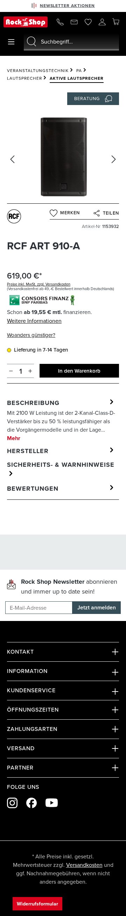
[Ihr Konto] (102, 22)
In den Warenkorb (79, 370)
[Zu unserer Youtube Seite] (52, 803)
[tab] (61, 420)
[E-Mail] (74, 22)
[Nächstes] (113, 159)
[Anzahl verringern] (11, 371)
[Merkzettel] (88, 22)
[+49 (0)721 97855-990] (60, 22)
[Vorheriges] (12, 159)
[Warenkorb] (115, 21)
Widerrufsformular (37, 903)
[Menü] (11, 41)
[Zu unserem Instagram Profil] (12, 803)
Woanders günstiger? (31, 335)
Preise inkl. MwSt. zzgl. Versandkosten (38, 284)
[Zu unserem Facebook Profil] (31, 803)
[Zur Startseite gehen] (26, 22)
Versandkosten (84, 865)
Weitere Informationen (34, 321)
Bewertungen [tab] (32, 488)
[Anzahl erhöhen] (30, 371)
